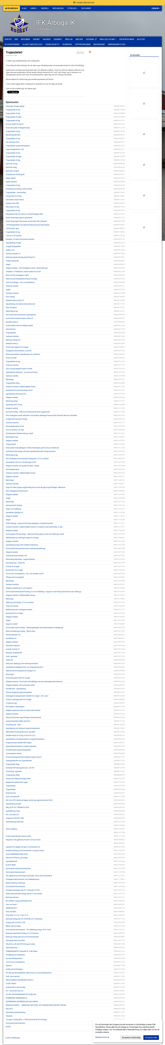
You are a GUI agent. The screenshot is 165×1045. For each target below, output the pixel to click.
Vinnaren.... (10, 1016)
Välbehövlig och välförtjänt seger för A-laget (22, 538)
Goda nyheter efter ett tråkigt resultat (19, 325)
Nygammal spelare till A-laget (17, 782)
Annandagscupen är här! (15, 426)
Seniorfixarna (10, 329)
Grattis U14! (10, 250)
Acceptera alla (151, 1038)
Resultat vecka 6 (12, 322)
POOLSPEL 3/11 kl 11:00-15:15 (17, 915)
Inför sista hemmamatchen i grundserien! (21, 315)
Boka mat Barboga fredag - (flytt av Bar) (20, 631)
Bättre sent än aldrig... (14, 926)
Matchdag (9, 379)
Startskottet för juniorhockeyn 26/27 (19, 390)
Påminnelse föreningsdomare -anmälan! (20, 732)
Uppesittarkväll (11, 861)
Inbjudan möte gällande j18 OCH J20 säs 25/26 (23, 840)
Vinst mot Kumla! (12, 606)
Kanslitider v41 (11, 638)
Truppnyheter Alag (12, 383)
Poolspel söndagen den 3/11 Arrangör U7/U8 (22, 890)
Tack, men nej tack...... (14, 976)
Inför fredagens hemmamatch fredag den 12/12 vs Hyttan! (27, 459)
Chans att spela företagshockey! (18, 128)
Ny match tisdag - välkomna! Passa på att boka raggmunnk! (28, 412)
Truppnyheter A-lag (13, 110)
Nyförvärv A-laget (12, 171)
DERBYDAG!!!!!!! (11, 908)
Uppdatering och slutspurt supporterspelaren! (23, 728)
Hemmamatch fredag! (14, 505)
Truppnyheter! (14, 52)
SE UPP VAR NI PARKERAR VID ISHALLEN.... (22, 994)
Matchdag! (10, 480)
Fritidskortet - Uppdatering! (16, 689)
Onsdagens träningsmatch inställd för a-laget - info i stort (27, 696)
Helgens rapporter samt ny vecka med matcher (23, 710)
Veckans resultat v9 (13, 254)
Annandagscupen (12, 469)
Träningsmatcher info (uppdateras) (19, 761)
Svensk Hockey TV (13, 649)
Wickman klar (11, 793)
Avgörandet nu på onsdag (15, 987)
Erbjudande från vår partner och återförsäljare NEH (24, 214)
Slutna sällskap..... (12, 829)
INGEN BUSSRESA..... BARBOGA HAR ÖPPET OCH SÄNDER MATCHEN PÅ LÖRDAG (36, 1005)
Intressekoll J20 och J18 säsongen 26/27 (21, 462)
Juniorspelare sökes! (13, 753)
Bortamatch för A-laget (14, 570)
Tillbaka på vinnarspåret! (15, 577)
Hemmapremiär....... (13, 948)
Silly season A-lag (12, 207)
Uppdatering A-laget (13, 243)
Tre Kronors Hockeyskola (15, 962)
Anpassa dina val (102, 1037)
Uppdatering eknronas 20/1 (16, 394)
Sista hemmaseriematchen (16, 1012)
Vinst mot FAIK (11, 358)
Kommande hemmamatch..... (16, 1023)
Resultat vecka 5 (12, 343)
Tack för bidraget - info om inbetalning (20, 282)
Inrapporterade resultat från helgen (19, 743)
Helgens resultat (12, 397)
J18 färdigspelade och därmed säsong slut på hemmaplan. (28, 225)
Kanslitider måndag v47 (14, 512)
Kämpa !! (9, 966)
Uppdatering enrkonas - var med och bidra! (22, 372)
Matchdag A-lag (12, 311)
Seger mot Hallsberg (13, 509)
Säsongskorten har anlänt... (16, 940)
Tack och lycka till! (12, 797)
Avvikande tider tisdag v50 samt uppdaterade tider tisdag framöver (31, 451)
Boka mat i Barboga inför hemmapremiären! (22, 663)
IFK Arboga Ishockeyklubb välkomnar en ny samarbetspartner (29, 973)
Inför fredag (10, 297)
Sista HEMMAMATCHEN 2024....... (18, 854)
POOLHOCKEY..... (12, 912)
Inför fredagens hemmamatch (17, 491)
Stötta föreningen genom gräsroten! (19, 218)
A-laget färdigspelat (13, 246)
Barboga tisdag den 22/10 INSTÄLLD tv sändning (24, 919)
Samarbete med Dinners (15, 200)
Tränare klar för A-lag (13, 196)
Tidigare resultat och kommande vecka (20, 685)
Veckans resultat (12, 286)
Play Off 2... (10, 1009)
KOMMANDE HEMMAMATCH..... (17, 998)
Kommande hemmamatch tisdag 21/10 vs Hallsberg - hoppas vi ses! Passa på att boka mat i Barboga (43, 592)
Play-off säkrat (11, 307)
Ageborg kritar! (11, 182)
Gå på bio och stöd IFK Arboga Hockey (20, 944)
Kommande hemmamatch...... (16, 886)
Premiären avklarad (13, 645)
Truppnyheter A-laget (13, 117)
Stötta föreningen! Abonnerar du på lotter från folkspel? (26, 221)
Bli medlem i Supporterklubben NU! (19, 901)
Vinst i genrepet (11, 656)
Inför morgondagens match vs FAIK (19, 369)
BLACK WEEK (11, 865)
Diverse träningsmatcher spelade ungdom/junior (24, 757)
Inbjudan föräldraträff (14, 653)
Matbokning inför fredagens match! (19, 610)
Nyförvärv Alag (11, 167)
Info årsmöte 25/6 (12, 142)
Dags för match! (12, 624)
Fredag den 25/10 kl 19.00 (15, 922)
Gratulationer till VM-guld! (15, 174)
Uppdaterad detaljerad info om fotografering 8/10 (24, 667)
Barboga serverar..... (13, 897)
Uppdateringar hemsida (14, 822)
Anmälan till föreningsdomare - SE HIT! (20, 768)
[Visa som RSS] (90, 52)
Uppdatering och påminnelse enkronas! (20, 304)
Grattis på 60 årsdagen (14, 969)
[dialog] (127, 1030)
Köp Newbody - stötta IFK (15, 563)
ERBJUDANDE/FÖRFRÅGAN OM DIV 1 (20, 980)
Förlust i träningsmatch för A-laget (18, 699)
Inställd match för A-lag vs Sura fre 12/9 (20, 735)
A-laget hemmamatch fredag (16, 419)
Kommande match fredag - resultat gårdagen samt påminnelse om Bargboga (34, 628)
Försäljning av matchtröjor (15, 955)
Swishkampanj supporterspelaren (18, 750)
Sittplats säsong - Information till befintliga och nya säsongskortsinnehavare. (34, 681)
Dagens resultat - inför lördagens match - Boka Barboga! (27, 268)
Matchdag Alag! (12, 401)
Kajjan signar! (11, 178)
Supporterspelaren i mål (15, 149)
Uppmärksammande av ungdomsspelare (21, 746)
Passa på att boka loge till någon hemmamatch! (23, 717)
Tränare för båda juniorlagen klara (18, 779)
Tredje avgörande (12, 261)
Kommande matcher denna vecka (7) (19, 318)
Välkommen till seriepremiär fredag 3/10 (21, 671)
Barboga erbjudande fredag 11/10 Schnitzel (22, 933)
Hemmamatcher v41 (13, 635)
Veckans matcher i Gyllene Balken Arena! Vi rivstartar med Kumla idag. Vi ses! (34, 527)
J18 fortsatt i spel (12, 228)
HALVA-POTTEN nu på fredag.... (17, 858)
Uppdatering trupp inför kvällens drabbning (22, 545)
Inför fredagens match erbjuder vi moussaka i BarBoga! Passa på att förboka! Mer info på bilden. (41, 415)
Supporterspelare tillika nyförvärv (18, 721)
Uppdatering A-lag (13, 811)
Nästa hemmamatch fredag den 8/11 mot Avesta (24, 894)
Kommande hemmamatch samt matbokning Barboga (25, 548)
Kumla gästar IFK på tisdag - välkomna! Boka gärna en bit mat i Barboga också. (35, 534)
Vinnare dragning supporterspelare (19, 692)
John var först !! (11, 904)
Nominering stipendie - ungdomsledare (20, 559)
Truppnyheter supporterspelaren (18, 146)
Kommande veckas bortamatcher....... (19, 868)
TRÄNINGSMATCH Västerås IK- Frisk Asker (21, 951)
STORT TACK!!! (11, 984)
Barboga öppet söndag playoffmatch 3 (20, 257)
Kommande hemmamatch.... (16, 872)
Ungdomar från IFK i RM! (15, 818)
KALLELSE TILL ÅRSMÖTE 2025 (17, 807)
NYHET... (9, 1027)
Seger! (8, 264)
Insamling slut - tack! (13, 725)
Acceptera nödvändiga (131, 1038)
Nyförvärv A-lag (11, 164)
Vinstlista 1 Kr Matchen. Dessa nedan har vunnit (23, 272)
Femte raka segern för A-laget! (17, 347)
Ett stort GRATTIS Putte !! (15, 124)
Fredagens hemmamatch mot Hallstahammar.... (23, 879)
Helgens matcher (12, 476)
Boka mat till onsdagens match (17, 275)
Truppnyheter (11, 786)
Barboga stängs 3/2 (13, 340)
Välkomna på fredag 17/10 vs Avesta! (20, 602)
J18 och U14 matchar (14, 236)
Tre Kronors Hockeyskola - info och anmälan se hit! (25, 574)
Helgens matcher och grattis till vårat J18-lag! (22, 466)
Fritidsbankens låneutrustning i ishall (19, 433)
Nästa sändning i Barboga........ (17, 883)
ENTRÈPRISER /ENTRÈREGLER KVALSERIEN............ (24, 1001)
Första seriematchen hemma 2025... (19, 836)
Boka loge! (10, 674)
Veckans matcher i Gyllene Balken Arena (20, 387)
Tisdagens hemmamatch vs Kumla (18, 351)
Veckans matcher (12, 293)
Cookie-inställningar (12, 1038)
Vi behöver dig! (11, 703)
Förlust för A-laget (12, 566)
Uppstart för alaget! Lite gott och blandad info (23, 847)
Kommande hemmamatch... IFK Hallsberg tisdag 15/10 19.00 (28, 930)
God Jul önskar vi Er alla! (15, 430)
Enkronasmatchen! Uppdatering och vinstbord (23, 354)
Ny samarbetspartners (14, 958)
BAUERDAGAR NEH (13, 135)
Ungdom (44, 8)
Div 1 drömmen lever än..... (15, 991)
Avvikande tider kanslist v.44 (16, 556)
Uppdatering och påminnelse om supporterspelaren (25, 739)
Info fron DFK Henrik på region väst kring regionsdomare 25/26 (29, 800)
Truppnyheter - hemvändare (16, 192)
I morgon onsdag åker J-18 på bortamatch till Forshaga (26, 1019)
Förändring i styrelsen (14, 771)
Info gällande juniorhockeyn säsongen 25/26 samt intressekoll (29, 876)
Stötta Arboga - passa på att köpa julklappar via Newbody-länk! (29, 523)
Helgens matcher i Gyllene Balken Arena (20, 595)
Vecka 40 (9, 660)
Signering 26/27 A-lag (14, 405)
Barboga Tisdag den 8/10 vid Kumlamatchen (22, 937)
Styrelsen (71, 8)
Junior (33, 8)
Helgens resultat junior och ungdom (19, 588)
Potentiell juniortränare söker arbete (19, 189)
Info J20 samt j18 (12, 815)
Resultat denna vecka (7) (15, 300)
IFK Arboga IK (12, 8)
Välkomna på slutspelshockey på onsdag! (21, 279)
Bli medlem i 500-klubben (15, 707)
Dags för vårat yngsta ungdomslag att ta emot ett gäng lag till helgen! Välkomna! (35, 487)
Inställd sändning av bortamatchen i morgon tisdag (25, 850)
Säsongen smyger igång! (15, 106)
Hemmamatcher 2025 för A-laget (18, 678)
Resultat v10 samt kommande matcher (20, 239)
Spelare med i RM (12, 203)
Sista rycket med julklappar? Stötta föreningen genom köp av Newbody (32, 448)
